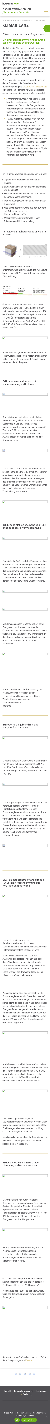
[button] (46, 28)
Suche (25, 1394)
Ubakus (28, 1360)
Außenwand (26, 20)
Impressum (41, 1391)
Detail (16, 20)
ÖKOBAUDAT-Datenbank (35, 86)
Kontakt (7, 1391)
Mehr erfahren (29, 1420)
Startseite (7, 20)
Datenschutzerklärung (23, 1391)
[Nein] (46, 1416)
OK (17, 1420)
